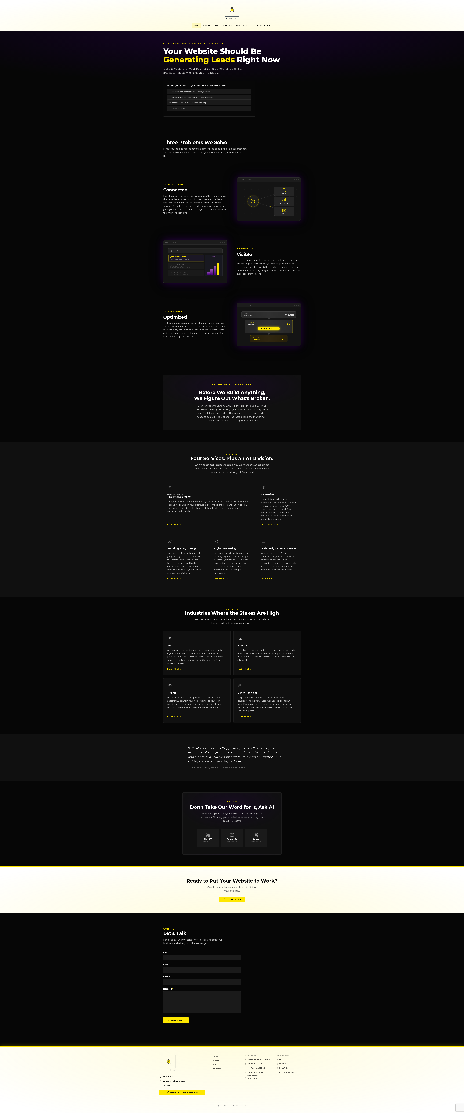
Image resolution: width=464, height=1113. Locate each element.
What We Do (242, 25)
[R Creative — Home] (232, 12)
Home (197, 25)
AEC (169, 645)
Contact (227, 25)
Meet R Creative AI (269, 525)
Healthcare (285, 1068)
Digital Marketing (225, 548)
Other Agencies (247, 692)
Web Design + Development (278, 548)
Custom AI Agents (256, 1064)
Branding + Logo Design (182, 548)
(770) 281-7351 (169, 1077)
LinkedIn (166, 1085)
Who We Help (261, 25)
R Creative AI (269, 494)
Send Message (176, 1020)
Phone (166, 977)
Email (166, 964)
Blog (216, 25)
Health (171, 692)
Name (166, 952)
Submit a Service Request (184, 1092)
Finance (242, 645)
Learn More (173, 525)
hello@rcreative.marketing (175, 1081)
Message (168, 989)
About (206, 25)
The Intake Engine (179, 496)
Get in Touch (234, 899)
